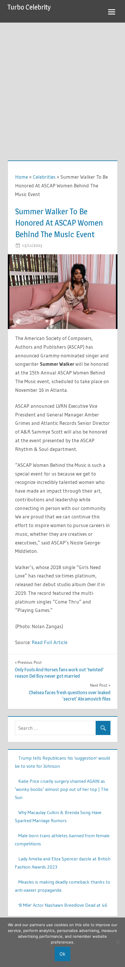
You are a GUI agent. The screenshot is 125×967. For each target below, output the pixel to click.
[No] (118, 942)
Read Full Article (49, 642)
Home (21, 177)
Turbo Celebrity (29, 7)
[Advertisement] (62, 87)
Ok (62, 954)
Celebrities (44, 177)
